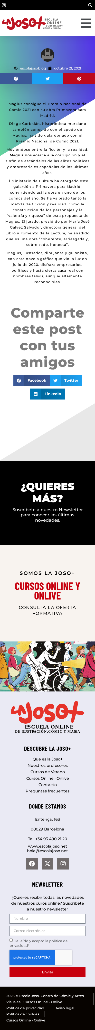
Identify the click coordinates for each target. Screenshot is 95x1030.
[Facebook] (32, 864)
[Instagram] (63, 864)
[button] (90, 5)
